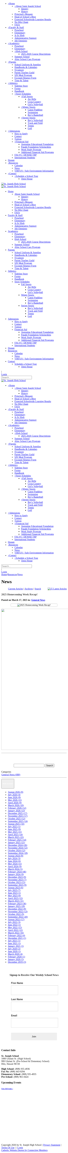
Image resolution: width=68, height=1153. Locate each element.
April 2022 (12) (15, 930)
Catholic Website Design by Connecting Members (24, 1150)
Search (38, 589)
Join (34, 1036)
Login (4, 374)
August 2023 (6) (15, 887)
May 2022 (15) (15, 927)
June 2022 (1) (14, 925)
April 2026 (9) (15, 802)
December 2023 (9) (17, 877)
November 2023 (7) (17, 879)
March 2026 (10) (16, 805)
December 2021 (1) (17, 938)
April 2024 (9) (15, 866)
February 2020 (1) (16, 956)
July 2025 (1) (14, 826)
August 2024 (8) (15, 856)
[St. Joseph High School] (13, 184)
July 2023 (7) (14, 890)
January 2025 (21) (16, 842)
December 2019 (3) (17, 962)
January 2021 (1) (16, 946)
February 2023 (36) (17, 903)
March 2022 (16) (16, 933)
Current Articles (15, 589)
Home (4, 574)
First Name (17, 983)
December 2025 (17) (17, 813)
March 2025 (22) (16, 837)
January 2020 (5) (16, 959)
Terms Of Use (7, 1147)
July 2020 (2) (14, 949)
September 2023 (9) (17, 885)
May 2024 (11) (15, 864)
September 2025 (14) (18, 821)
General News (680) (10, 774)
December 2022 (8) (17, 909)
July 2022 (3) (14, 922)
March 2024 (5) (15, 869)
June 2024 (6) (14, 861)
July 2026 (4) (14, 795)
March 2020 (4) (15, 954)
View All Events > (7, 1089)
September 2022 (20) (18, 917)
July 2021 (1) (14, 941)
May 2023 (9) (14, 895)
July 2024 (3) (14, 858)
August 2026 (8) (15, 792)
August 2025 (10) (16, 824)
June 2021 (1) (14, 943)
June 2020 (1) (14, 951)
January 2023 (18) (16, 906)
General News (38, 600)
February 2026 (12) (17, 808)
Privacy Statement (51, 1145)
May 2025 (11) (15, 832)
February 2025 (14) (17, 840)
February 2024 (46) (17, 872)
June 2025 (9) (14, 829)
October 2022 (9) (16, 914)
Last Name (17, 999)
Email (14, 1015)
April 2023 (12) (15, 898)
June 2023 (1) (14, 893)
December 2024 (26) (17, 845)
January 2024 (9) (16, 874)
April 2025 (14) (15, 834)
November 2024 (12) (18, 848)
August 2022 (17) (16, 919)
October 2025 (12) (16, 818)
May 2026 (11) (15, 800)
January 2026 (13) (16, 810)
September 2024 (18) (18, 853)
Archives (29, 589)
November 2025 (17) (18, 816)
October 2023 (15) (16, 882)
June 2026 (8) (14, 797)
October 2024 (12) (16, 850)
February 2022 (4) (16, 935)
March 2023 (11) (16, 901)
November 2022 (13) (18, 911)
